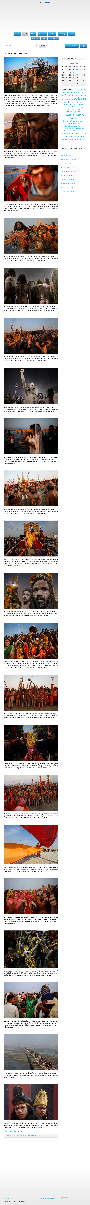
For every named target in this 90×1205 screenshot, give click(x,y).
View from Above (78, 131)
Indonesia (77, 107)
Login (83, 46)
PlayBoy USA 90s (66, 163)
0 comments (32, 1136)
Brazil (77, 93)
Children (77, 95)
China (83, 95)
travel (72, 139)
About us (6, 1198)
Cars (62, 95)
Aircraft (69, 93)
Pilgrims (19, 1131)
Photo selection (76, 109)
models (70, 136)
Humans (65, 107)
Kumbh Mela (12, 1131)
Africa (64, 93)
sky (63, 139)
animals (78, 133)
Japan (83, 107)
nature (76, 136)
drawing (64, 136)
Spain (73, 128)
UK (83, 128)
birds (84, 133)
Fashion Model (78, 102)
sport (67, 139)
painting (82, 136)
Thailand (78, 128)
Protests (82, 121)
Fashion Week (67, 104)
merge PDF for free (67, 175)
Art (74, 93)
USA (65, 131)
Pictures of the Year (70, 121)
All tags (83, 89)
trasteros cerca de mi (67, 179)
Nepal (68, 109)
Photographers (73, 111)
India (5, 1131)
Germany (81, 104)
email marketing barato (68, 183)
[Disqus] (30, 1170)
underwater (78, 139)
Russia (70, 123)
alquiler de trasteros (67, 155)
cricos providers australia (68, 191)
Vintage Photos (66, 133)
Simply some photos (74, 126)
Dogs (65, 102)
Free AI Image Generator (68, 159)
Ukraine (70, 131)
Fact (5, 53)
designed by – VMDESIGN (47, 1198)
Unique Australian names (68, 171)
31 (77, 69)
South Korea (67, 128)
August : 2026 (73, 63)
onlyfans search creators (68, 167)
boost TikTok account (67, 187)
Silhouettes (76, 123)
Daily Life (80, 98)
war (84, 139)
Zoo (73, 133)
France (75, 104)
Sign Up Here (73, 46)
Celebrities (69, 95)
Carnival (82, 93)
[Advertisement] (45, 18)
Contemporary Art (67, 99)
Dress (70, 102)
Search (43, 45)
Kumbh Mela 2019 (19, 53)
